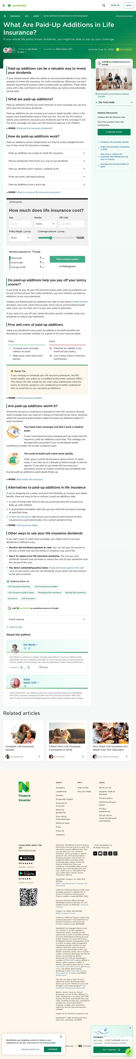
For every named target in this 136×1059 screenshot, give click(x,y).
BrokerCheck (61, 975)
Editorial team (62, 823)
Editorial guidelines (61, 811)
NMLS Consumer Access (65, 883)
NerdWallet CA (89, 1046)
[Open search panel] (104, 6)
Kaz (29, 644)
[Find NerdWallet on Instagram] (105, 853)
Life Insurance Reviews (19, 586)
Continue (52, 1049)
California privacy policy (107, 803)
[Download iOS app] (27, 858)
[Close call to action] (130, 1027)
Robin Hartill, (30, 681)
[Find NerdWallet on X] (95, 853)
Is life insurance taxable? (29, 398)
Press (58, 827)
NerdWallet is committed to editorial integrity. (113, 95)
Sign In (115, 5)
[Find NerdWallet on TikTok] (115, 853)
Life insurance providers (46, 586)
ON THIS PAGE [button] (107, 102)
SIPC (73, 960)
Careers (59, 795)
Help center (83, 788)
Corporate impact (64, 799)
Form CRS (60, 967)
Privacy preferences (104, 810)
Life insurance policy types (21, 592)
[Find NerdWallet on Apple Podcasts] (110, 853)
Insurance (15, 16)
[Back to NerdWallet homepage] (4, 16)
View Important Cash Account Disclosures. (71, 987)
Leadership (61, 791)
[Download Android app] (27, 873)
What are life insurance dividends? (35, 128)
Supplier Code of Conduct (107, 792)
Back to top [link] (16, 627)
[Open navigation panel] (3, 5)
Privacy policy (105, 798)
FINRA (67, 960)
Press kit (60, 831)
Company (60, 788)
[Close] (132, 1037)
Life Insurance (28, 598)
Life (26, 16)
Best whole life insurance (30, 479)
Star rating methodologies (63, 817)
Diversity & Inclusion (61, 804)
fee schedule (71, 973)
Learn (36, 16)
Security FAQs (84, 791)
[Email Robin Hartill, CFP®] (25, 686)
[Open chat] (129, 1052)
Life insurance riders (27, 525)
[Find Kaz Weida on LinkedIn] (29, 648)
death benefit (80, 301)
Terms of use (105, 788)
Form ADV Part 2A (72, 967)
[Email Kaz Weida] (25, 648)
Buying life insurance (75, 592)
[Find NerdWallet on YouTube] (100, 853)
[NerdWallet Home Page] (16, 5)
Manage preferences (30, 1049)
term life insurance (21, 516)
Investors (60, 835)
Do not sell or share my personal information (108, 818)
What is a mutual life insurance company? (39, 192)
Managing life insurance (49, 592)
